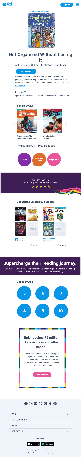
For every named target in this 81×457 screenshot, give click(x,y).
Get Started (42, 374)
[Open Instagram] (30, 403)
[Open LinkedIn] (55, 403)
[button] (27, 227)
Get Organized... (45, 11)
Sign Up (67, 4)
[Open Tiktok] (50, 403)
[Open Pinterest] (45, 403)
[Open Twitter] (40, 403)
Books (37, 11)
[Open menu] (77, 5)
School (31, 11)
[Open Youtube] (35, 403)
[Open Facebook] (26, 403)
